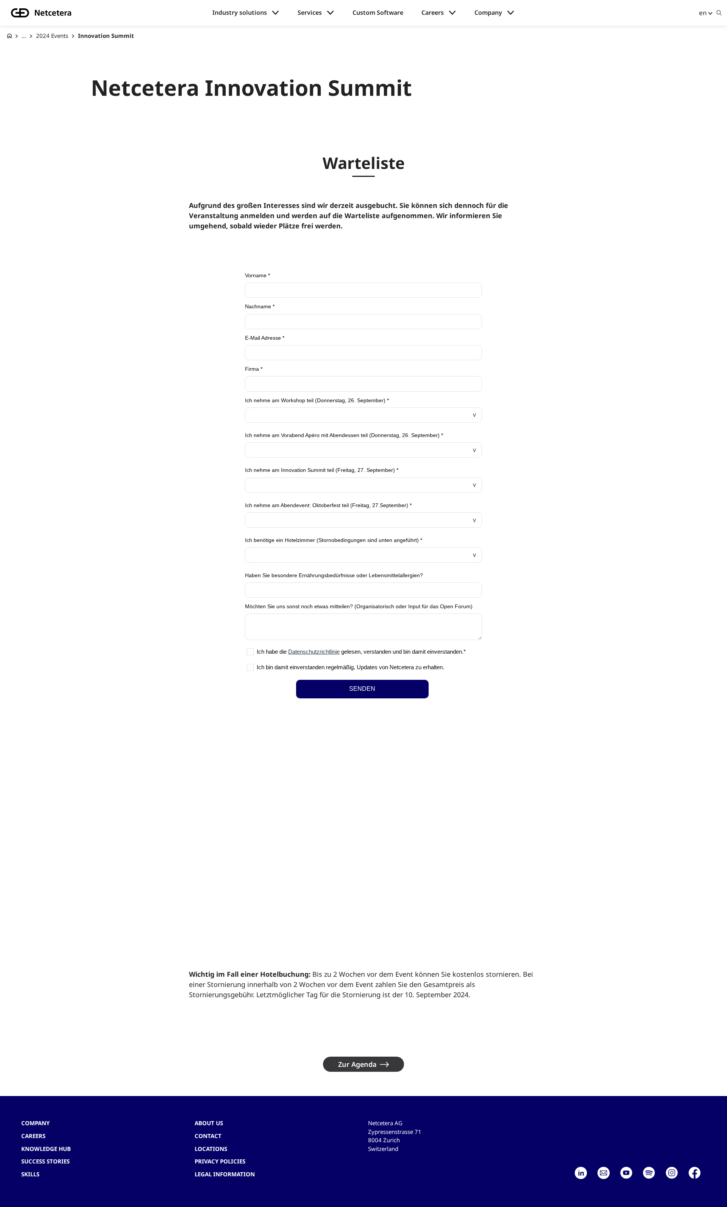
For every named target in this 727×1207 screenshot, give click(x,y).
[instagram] (672, 1173)
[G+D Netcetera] (9, 35)
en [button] (703, 12)
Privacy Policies (220, 1161)
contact (208, 1136)
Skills (30, 1174)
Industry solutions (239, 13)
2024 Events (52, 35)
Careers (432, 13)
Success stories (45, 1161)
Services (310, 13)
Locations (211, 1148)
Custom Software (378, 13)
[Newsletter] (604, 1173)
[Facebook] (694, 1173)
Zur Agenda (357, 1064)
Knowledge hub (46, 1148)
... (24, 35)
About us (209, 1123)
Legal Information (225, 1174)
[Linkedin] (581, 1173)
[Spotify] (649, 1173)
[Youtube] (626, 1173)
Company (488, 13)
